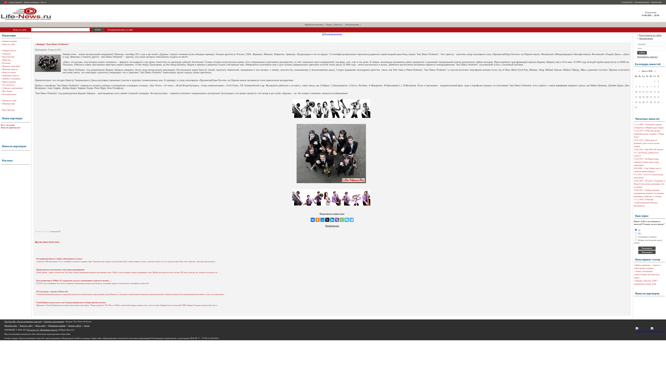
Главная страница (9, 41)
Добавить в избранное (31, 2)
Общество (6, 60)
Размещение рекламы (642, 2)
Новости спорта (9, 72)
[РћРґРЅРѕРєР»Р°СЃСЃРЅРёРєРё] (317, 220)
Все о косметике (8, 125)
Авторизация (646, 38)
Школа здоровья (9, 81)
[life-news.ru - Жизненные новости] (26, 19)
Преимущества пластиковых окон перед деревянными (60, 269)
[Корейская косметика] (332, 34)
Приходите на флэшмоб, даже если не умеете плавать (647, 143)
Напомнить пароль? (647, 56)
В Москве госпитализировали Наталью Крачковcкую (646, 202)
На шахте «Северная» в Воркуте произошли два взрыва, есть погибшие (649, 183)
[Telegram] (351, 220)
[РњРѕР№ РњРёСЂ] (322, 220)
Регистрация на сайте (650, 35)
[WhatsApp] (342, 220)
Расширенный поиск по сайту (120, 29)
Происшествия (8, 56)
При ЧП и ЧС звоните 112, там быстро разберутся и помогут (648, 152)
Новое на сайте (8, 44)
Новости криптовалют (10, 127)
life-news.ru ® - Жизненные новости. (42, 329)
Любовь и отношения (11, 78)
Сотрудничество (627, 2)
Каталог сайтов (74, 325)
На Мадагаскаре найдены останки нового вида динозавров (646, 161)
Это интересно (8, 85)
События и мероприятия (12, 88)
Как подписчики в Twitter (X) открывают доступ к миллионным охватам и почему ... (73, 280)
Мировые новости (10, 69)
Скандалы (6, 53)
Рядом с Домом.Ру (334, 24)
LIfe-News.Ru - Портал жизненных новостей (22, 321)
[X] (327, 220)
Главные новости (9, 50)
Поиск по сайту (26, 325)
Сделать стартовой (15, 2)
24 (636, 102)
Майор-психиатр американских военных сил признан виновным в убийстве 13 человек (649, 193)
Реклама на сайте (9, 100)
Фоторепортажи (352, 24)
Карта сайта (40, 325)
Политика (6, 63)
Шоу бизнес (7, 91)
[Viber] (337, 220)
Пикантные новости (10, 75)
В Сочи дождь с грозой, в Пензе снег (52, 291)
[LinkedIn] (332, 220)
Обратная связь (656, 2)
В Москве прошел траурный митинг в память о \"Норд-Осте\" (649, 133)
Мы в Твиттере (8, 110)
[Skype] (347, 220)
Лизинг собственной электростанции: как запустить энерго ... (646, 274)
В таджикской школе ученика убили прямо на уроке (59, 258)
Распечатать (332, 226)
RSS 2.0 (43, 2)
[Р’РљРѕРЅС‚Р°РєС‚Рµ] (313, 220)
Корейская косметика (314, 24)
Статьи (86, 325)
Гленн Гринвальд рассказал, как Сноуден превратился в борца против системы (71, 302)
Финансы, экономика (11, 66)
